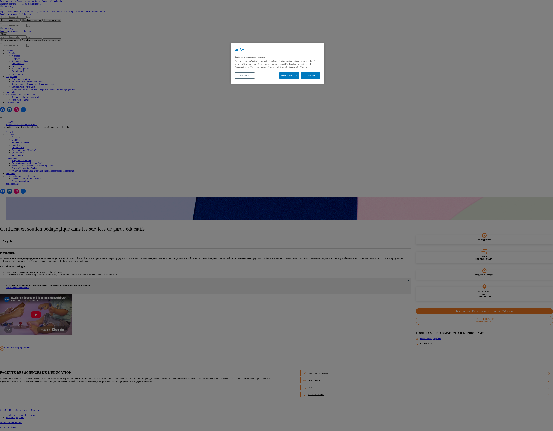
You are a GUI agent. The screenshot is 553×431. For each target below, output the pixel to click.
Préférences (244, 75)
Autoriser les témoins (289, 75)
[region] (277, 63)
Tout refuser (310, 75)
